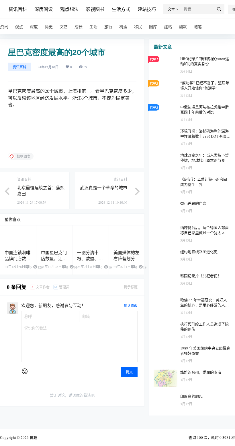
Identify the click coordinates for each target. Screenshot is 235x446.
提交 (129, 372)
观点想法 (69, 9)
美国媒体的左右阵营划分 (126, 255)
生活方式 (121, 9)
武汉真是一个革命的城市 (103, 187)
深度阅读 (43, 9)
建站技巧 (147, 9)
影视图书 (95, 9)
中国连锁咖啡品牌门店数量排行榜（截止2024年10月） (18, 261)
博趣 (33, 437)
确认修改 (131, 305)
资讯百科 (18, 9)
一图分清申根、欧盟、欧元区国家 (90, 258)
